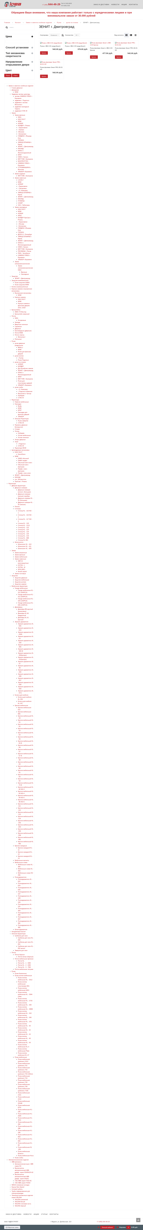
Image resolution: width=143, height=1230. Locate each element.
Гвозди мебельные (21, 588)
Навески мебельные (22, 402)
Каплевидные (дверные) (23, 331)
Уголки (17, 431)
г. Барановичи (22, 127)
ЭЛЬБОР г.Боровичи (25, 171)
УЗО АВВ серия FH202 (22, 1183)
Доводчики (15, 90)
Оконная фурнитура (19, 933)
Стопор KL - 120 (23, 523)
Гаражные (18, 326)
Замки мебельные (21, 557)
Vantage (17, 322)
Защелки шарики (20, 584)
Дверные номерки (21, 488)
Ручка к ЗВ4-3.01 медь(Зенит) (50, 46)
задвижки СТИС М (21, 111)
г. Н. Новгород (22, 190)
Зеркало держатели (21, 622)
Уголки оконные (23, 437)
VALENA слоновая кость (23, 1204)
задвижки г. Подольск (22, 100)
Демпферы (18, 607)
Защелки (15, 276)
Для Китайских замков (25, 368)
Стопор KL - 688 (23, 538)
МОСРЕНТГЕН (23, 161)
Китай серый (22, 571)
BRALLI (20, 347)
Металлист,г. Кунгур (24, 393)
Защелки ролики (20, 582)
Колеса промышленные (20, 287)
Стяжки (17, 429)
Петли (14, 316)
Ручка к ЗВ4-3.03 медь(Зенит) (75, 46)
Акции (124, 4)
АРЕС (20, 215)
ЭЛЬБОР (21, 416)
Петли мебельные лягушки (24, 969)
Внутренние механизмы (23, 293)
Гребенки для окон (21, 936)
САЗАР (20, 203)
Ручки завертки (23, 421)
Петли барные (20, 954)
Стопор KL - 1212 (24, 525)
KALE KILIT (22, 119)
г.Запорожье (22, 134)
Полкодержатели (20, 877)
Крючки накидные (21, 846)
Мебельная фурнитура (19, 586)
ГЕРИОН (21, 140)
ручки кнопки (19, 356)
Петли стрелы (19, 335)
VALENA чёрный (20, 1206)
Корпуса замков (20, 297)
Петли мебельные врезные (24, 959)
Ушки (16, 441)
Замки (14, 113)
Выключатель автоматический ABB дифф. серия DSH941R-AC (24, 1170)
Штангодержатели (21, 929)
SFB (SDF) (21, 569)
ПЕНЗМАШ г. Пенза (24, 251)
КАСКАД (20, 148)
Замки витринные (21, 552)
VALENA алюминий (21, 1199)
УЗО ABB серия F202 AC (23, 1181)
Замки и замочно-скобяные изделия (39, 22)
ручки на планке (72, 22)
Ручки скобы (19, 1158)
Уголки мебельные (24, 435)
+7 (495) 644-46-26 (103, 1221)
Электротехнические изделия (18, 1160)
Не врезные (22, 320)
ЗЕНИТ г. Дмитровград (25, 146)
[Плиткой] (126, 35)
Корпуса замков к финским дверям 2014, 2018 (24, 305)
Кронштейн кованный (22, 314)
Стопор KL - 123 (23, 529)
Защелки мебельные (22, 580)
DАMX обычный (23, 458)
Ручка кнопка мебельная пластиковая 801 (23, 984)
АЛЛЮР (20, 123)
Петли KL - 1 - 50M (24, 963)
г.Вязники (21, 132)
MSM (16, 92)
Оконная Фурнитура (22, 418)
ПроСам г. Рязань (21, 481)
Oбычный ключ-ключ (25, 462)
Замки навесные (20, 178)
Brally (20, 406)
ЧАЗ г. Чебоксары (24, 205)
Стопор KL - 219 (23, 536)
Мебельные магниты (22, 860)
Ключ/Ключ (21, 454)
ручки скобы (19, 387)
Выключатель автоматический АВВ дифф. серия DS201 (22, 1176)
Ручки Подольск (23, 360)
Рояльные (18, 339)
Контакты (133, 4)
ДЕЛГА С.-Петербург (25, 234)
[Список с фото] (131, 35)
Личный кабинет (107, 1227)
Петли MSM (19, 333)
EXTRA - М (21, 567)
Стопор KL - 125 (23, 534)
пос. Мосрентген (20, 479)
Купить (44, 53)
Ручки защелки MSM (22, 284)
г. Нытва (20, 358)
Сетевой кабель (17, 1189)
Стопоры (18, 508)
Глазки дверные (17, 88)
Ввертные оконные (21, 324)
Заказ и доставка (101, 4)
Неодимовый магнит (19, 931)
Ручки (59, 22)
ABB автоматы (16, 1162)
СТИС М (21, 398)
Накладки (18, 404)
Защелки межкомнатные (20, 280)
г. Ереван (21, 130)
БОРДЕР (21, 366)
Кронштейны (16, 310)
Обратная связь (13, 1227)
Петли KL (21, 961)
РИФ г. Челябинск (24, 253)
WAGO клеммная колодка (20, 1185)
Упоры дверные (20, 439)
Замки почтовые (20, 573)
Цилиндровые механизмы (20, 450)
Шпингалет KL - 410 (24, 544)
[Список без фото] (135, 35)
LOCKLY (21, 180)
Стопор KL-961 (23, 540)
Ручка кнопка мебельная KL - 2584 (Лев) (25, 994)
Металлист (21, 337)
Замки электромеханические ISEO (25, 268)
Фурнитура (15, 400)
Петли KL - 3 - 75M (24, 967)
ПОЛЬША (21, 395)
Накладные (25, 274)
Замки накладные (21, 207)
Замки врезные (20, 115)
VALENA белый (20, 1201)
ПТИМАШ (21, 201)
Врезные (24, 272)
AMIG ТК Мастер (20, 312)
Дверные (18, 328)
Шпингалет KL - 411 (24, 546)
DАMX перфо (22, 460)
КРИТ (20, 155)
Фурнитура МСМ (20, 448)
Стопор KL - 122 (23, 527)
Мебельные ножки (21, 862)
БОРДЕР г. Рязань (24, 125)
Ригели (17, 506)
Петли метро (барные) (25, 957)
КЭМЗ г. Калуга (23, 157)
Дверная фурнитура (18, 485)
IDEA (19, 117)
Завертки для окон (21, 950)
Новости (115, 4)
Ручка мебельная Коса (25, 1155)
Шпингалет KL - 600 (24, 548)
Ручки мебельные (21, 1057)
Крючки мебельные (21, 705)
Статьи (44, 1214)
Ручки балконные (21, 973)
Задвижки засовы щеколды (21, 94)
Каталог (18, 22)
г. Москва (21, 224)
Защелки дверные (21, 578)
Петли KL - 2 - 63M (24, 965)
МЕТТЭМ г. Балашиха (25, 159)
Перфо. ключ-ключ (24, 473)
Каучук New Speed (18, 1187)
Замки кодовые (20, 174)
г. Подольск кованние (25, 391)
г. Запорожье (22, 188)
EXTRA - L (21, 565)
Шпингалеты (19, 542)
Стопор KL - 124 (23, 532)
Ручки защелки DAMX (22, 282)
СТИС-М (21, 423)
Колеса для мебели (21, 695)
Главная (7, 22)
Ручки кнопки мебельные (23, 975)
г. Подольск (22, 444)
